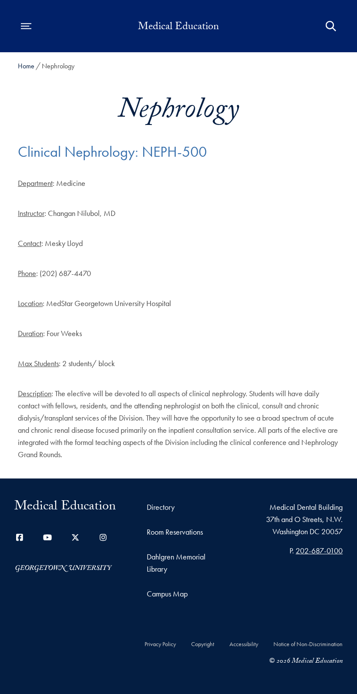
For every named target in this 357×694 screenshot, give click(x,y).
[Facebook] (19, 537)
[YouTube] (47, 537)
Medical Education (178, 28)
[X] (75, 537)
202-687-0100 (319, 551)
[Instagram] (103, 537)
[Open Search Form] (331, 26)
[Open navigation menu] (26, 26)
